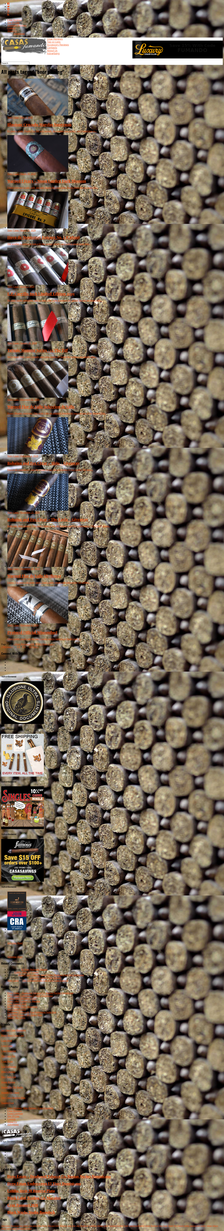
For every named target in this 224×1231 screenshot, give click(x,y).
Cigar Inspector (8, 1051)
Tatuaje (170, 1226)
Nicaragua (63, 1226)
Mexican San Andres (24, 1228)
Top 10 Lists (13, 22)
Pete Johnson (178, 1226)
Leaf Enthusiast (8, 1066)
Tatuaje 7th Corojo (16, 1017)
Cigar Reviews (14, 20)
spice (78, 1226)
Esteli (126, 1226)
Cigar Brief (6, 1040)
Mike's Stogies (8, 1071)
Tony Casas (13, 980)
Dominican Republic (116, 1226)
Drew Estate (163, 1226)
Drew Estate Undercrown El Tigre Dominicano (30, 995)
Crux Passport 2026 (16, 1004)
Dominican (84, 1226)
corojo (9, 1228)
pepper (147, 1226)
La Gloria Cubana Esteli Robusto (45, 977)
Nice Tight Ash (8, 1077)
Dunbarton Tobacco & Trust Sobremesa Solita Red (31, 1012)
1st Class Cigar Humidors (13, 1030)
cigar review (5, 1226)
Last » (52, 644)
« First (16, 644)
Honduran (154, 1226)
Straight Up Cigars (10, 1092)
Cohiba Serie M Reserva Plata (21, 998)
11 (41, 644)
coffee (106, 1226)
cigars (14, 1228)
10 (39, 644)
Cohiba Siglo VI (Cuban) (26, 972)
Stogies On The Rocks (12, 1087)
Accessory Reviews (16, 25)
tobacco (215, 1226)
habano (209, 1226)
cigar (73, 1226)
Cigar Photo (7, 1061)
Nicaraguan (15, 1226)
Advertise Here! (15, 943)
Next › (46, 644)
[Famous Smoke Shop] (22, 881)
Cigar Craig (6, 1046)
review (3, 1228)
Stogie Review (8, 1082)
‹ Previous (24, 644)
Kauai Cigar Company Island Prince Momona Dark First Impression (51, 975)
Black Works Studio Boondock (22, 1006)
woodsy (203, 1226)
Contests (11, 28)
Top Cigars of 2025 (16, 1009)
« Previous (6, 647)
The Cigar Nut (8, 1056)
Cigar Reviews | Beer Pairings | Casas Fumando (30, 1108)
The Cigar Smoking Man (13, 1097)
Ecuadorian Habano (96, 1226)
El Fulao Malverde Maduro (34, 969)
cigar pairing (33, 1226)
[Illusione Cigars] (22, 723)
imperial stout (195, 1226)
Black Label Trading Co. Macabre (23, 1001)
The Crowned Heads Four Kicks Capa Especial (45, 980)
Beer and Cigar (53, 1226)
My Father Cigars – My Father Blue (24, 1015)
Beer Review (43, 1226)
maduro (186, 1226)
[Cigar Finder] (16, 909)
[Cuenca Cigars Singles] (22, 828)
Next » (35, 647)
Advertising (19, 33)
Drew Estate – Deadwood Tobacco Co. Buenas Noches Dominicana (40, 993)
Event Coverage (15, 1113)
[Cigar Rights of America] (16, 929)
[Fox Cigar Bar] (22, 775)
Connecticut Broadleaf (137, 1226)
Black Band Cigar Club (12, 1035)
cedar (69, 1226)
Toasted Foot (7, 1103)
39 (30, 647)
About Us (12, 31)
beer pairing (24, 1226)
